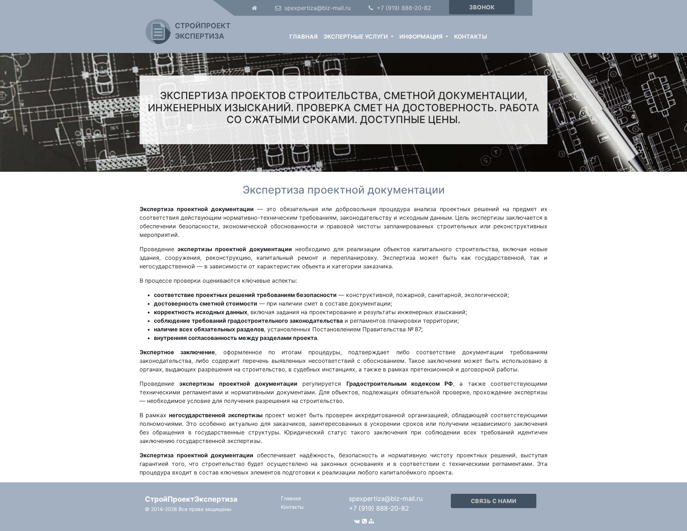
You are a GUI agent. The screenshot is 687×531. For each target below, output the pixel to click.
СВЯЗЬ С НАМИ (493, 501)
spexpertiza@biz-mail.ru (386, 498)
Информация (421, 36)
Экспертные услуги (356, 36)
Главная (303, 36)
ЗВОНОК (481, 7)
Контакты (470, 36)
